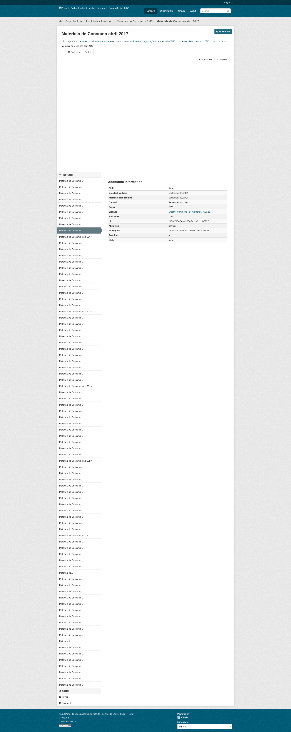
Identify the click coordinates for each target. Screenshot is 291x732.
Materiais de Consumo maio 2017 (75, 236)
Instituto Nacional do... (99, 21)
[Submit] (228, 10)
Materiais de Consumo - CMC (135, 21)
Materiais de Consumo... (71, 180)
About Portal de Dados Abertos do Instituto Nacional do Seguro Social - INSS (96, 713)
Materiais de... (66, 572)
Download (224, 31)
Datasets (151, 10)
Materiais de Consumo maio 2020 (75, 460)
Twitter (64, 696)
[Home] (60, 21)
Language (182, 721)
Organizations (166, 10)
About (193, 10)
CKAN (182, 717)
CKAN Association (67, 721)
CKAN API (64, 717)
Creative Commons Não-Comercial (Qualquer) (191, 211)
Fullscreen (206, 59)
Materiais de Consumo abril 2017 (178, 21)
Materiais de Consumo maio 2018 (75, 311)
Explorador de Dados (80, 52)
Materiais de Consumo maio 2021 (75, 535)
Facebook (66, 703)
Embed (223, 59)
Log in (227, 2)
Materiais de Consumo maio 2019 (75, 386)
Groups (181, 10)
